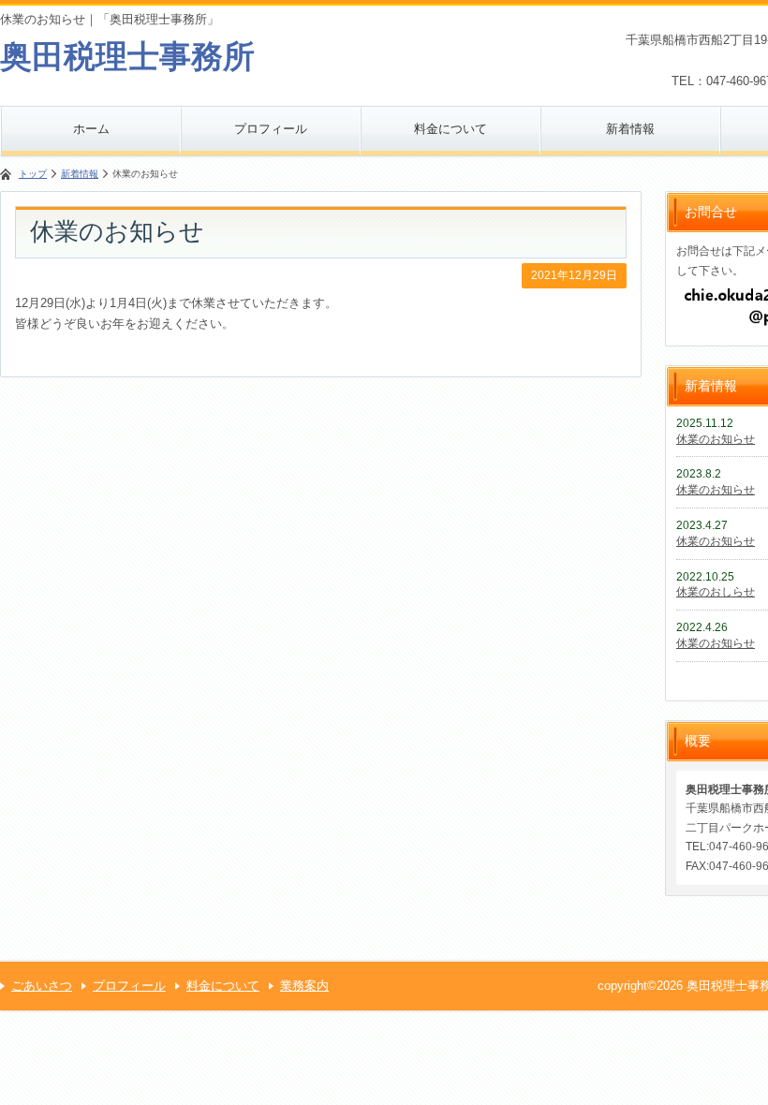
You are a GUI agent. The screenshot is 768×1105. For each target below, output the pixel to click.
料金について (450, 129)
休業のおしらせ (715, 591)
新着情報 (630, 129)
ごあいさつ (41, 986)
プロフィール (270, 129)
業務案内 (304, 986)
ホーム (91, 129)
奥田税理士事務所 (127, 56)
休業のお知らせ (715, 439)
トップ (33, 174)
